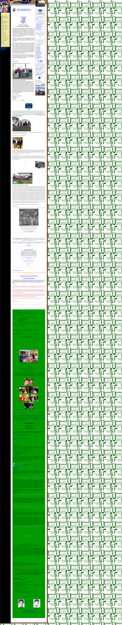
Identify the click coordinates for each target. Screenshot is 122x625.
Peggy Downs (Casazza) (39, 29)
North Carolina (40, 53)
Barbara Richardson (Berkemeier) (39, 25)
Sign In (40, 10)
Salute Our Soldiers (4, 37)
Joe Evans (37, 28)
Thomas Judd (38, 27)
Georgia (39, 49)
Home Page (3, 43)
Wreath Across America (16, 63)
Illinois (39, 50)
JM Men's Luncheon (4, 25)
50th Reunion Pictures (4, 16)
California (39, 47)
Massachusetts (40, 52)
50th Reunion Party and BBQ (4, 18)
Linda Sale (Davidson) (39, 23)
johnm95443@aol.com (16, 433)
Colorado (39, 48)
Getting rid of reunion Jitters (4, 23)
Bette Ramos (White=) (39, 26)
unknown (40, 57)
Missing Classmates (4, 29)
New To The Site (3, 34)
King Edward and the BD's (18, 270)
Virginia (40, 55)
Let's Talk (2, 31)
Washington (39, 56)
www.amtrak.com (35, 554)
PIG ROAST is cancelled (4, 26)
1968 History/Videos (4, 40)
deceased (39, 58)
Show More (40, 31)
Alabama (39, 46)
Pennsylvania (40, 54)
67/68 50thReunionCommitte (4, 21)
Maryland (39, 51)
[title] (28, 109)
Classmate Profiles (4, 28)
